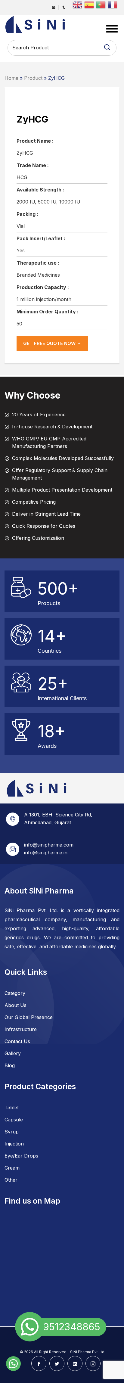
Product (33, 78)
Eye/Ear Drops (21, 1156)
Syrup (12, 1132)
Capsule (14, 1120)
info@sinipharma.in (45, 853)
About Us (15, 1005)
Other (11, 1180)
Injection (14, 1144)
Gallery (13, 1053)
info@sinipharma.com (48, 845)
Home (11, 78)
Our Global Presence (29, 1017)
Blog (10, 1065)
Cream (12, 1168)
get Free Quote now (50, 343)
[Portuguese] (102, 4)
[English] (78, 4)
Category (15, 993)
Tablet (12, 1108)
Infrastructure (21, 1029)
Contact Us (17, 1041)
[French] (113, 4)
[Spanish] (90, 4)
